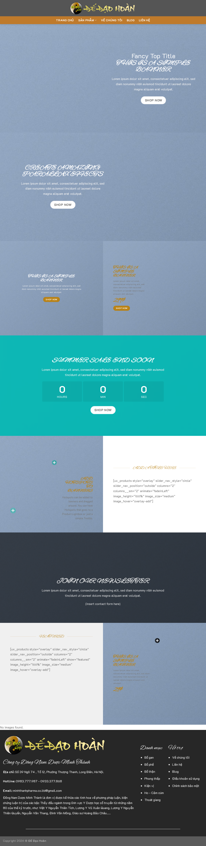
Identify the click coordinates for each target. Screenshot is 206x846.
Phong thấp (152, 778)
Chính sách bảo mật (185, 786)
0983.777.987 (26, 781)
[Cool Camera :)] (13, 510)
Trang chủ (65, 20)
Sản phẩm (86, 20)
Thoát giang (152, 800)
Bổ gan (149, 757)
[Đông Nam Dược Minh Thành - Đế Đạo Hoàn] (103, 8)
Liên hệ (144, 20)
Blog (130, 20)
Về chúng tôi (111, 20)
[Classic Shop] (54, 462)
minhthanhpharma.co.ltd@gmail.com (37, 790)
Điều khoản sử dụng (186, 778)
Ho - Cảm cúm (154, 793)
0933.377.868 (51, 781)
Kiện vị (149, 786)
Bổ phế (149, 764)
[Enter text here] (157, 640)
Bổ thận (149, 771)
